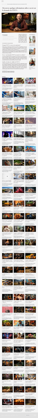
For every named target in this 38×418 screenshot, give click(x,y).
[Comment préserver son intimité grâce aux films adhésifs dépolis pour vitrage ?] (19, 176)
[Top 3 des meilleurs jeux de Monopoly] (30, 349)
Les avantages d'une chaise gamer (6, 381)
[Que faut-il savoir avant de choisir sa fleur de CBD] (30, 309)
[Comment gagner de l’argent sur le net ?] (19, 309)
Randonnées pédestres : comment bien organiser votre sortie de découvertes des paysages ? (18, 288)
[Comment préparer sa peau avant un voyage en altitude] (32, 50)
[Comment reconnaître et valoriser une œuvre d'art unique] (19, 120)
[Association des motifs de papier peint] (30, 282)
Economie (2, 415)
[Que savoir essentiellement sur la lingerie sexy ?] (7, 242)
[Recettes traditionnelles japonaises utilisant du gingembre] (19, 162)
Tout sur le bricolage (17, 393)
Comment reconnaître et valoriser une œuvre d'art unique (18, 125)
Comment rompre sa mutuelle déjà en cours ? (18, 208)
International (6, 415)
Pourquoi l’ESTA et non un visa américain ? (8, 36)
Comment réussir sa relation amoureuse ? (18, 407)
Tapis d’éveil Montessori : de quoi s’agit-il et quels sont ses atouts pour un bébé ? (18, 341)
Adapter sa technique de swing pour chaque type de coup (19, 113)
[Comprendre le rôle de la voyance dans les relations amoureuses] (30, 228)
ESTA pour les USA (21, 49)
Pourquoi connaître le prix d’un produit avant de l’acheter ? (30, 261)
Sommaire (5, 35)
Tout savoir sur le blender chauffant (18, 381)
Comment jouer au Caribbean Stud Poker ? (18, 368)
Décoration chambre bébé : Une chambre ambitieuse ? (30, 381)
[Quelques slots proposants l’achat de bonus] (7, 335)
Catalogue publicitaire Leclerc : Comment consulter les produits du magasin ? (7, 261)
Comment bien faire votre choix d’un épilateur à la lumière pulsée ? (7, 314)
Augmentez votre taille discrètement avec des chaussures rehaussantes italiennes (29, 140)
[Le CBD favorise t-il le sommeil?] (7, 269)
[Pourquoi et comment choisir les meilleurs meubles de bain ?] (19, 228)
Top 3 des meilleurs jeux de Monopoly (29, 354)
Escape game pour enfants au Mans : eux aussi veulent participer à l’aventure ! (6, 125)
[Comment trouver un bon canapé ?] (7, 203)
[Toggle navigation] (2, 1)
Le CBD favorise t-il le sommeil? (6, 274)
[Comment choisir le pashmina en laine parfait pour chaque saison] (7, 162)
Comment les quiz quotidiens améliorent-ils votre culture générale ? (18, 86)
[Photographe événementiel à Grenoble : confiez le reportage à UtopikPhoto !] (7, 134)
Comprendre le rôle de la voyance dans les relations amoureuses (29, 234)
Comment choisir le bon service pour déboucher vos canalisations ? (19, 99)
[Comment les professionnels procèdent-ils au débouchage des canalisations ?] (7, 94)
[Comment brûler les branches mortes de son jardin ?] (30, 203)
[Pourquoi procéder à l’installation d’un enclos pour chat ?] (30, 242)
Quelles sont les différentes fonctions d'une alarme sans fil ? (7, 407)
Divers (17, 415)
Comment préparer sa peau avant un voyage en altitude (32, 56)
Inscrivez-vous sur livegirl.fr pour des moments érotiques (6, 181)
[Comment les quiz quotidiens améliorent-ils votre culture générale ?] (19, 80)
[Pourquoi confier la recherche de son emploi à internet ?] (30, 323)
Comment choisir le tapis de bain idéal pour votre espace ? (30, 99)
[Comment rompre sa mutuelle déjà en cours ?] (19, 203)
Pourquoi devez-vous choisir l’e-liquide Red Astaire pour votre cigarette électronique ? (19, 195)
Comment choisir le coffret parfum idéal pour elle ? (6, 113)
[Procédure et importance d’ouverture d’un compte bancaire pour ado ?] (7, 349)
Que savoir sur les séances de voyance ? (18, 274)
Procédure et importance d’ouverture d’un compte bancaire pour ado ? (6, 354)
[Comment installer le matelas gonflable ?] (7, 389)
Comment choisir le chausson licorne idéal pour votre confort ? (30, 86)
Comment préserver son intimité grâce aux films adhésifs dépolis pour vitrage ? (19, 181)
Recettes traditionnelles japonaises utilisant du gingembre (17, 167)
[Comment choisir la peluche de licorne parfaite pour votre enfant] (7, 228)
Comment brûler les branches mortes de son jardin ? (30, 208)
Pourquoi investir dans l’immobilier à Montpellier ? (6, 195)
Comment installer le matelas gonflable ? (7, 394)
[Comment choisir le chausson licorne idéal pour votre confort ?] (30, 80)
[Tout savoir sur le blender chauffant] (19, 376)
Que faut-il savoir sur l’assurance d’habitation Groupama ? (30, 195)
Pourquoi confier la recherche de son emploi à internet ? (30, 328)
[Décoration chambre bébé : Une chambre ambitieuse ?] (30, 376)
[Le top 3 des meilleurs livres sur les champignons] (30, 335)
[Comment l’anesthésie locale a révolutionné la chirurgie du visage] (32, 39)
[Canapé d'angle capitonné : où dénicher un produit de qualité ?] (19, 134)
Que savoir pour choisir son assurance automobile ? (29, 394)
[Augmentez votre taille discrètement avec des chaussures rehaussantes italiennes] (30, 134)
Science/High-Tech (13, 415)
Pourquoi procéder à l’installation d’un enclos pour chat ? (30, 247)
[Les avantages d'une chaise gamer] (7, 376)
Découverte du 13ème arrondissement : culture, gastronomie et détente (18, 154)
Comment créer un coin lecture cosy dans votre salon (30, 125)
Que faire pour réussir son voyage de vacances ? (6, 328)
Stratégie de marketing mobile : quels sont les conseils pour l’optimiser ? (7, 368)
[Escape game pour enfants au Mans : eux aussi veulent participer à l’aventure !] (7, 120)
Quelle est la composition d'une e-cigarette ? (7, 302)
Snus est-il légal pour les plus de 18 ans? (7, 287)
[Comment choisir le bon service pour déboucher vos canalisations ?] (19, 94)
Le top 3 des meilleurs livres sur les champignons (30, 340)
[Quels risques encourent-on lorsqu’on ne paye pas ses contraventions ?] (30, 176)
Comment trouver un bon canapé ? (6, 208)
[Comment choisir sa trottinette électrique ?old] (19, 349)
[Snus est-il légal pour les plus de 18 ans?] (7, 282)
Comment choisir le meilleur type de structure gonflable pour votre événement (30, 154)
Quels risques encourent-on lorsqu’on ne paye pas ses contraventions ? (29, 181)
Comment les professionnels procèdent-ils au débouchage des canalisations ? (7, 99)
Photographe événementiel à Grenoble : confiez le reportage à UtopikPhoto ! (7, 139)
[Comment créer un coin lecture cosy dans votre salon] (30, 120)
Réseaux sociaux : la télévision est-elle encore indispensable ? (7, 221)
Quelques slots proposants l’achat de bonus (6, 340)
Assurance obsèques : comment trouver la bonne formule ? (19, 221)
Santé (9, 415)
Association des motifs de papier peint (30, 287)
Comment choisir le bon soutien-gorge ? (18, 302)
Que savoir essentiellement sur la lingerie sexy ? (7, 247)
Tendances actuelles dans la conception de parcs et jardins (30, 113)
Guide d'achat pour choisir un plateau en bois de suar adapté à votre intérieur (7, 154)
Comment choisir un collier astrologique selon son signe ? (7, 85)
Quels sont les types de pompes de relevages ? (30, 221)
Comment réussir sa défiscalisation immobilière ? (29, 274)
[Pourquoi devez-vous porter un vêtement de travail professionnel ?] (19, 242)
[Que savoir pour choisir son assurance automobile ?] (30, 389)
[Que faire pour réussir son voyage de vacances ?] (7, 323)
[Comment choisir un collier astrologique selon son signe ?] (7, 80)
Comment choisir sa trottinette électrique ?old (19, 354)
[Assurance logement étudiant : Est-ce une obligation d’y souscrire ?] (30, 162)
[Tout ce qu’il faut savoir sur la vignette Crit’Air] (19, 323)
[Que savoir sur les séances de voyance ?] (19, 269)
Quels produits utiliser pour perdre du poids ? (29, 407)
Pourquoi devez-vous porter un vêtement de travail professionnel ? (19, 247)
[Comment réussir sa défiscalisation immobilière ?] (30, 269)
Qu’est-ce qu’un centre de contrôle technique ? (29, 302)
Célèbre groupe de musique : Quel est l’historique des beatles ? (19, 261)
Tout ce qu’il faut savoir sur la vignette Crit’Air (18, 328)
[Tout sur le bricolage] (19, 389)
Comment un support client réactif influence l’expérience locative (32, 68)
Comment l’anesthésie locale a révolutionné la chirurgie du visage (32, 45)
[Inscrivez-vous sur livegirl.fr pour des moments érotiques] (7, 176)
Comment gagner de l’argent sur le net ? (19, 314)
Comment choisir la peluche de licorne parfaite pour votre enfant (7, 234)
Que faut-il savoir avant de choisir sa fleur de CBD (29, 314)
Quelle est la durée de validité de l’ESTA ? (8, 39)
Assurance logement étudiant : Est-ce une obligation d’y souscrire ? (30, 167)
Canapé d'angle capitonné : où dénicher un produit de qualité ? (19, 139)
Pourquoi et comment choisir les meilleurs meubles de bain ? (19, 233)
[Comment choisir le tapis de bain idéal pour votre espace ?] (30, 94)
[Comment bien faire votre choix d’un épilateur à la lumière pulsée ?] (7, 309)
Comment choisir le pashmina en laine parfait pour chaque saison (7, 167)
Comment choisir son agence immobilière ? (30, 368)
